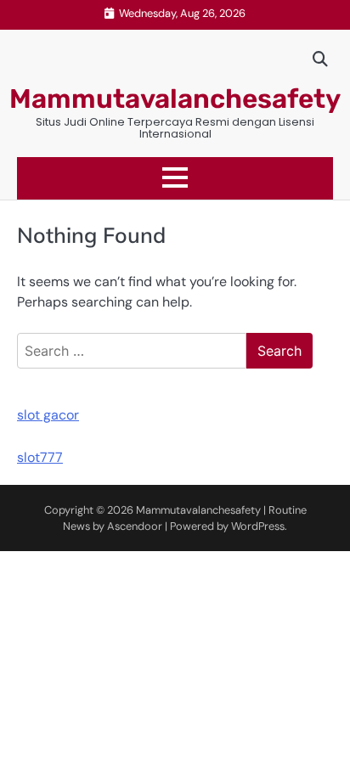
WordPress (258, 526)
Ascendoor (134, 526)
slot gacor (48, 415)
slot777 (40, 457)
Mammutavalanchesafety (175, 99)
